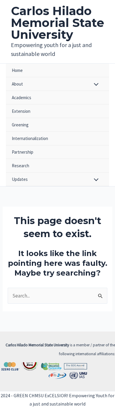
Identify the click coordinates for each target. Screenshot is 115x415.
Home (17, 70)
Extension (21, 111)
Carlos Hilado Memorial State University (57, 23)
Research (20, 165)
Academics (21, 97)
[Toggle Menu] (94, 84)
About (17, 84)
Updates (20, 179)
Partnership (22, 152)
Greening (20, 125)
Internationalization (30, 138)
